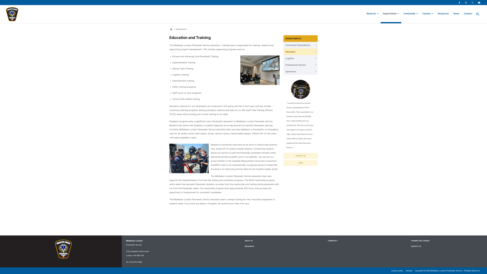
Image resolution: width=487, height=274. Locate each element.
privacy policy (397, 271)
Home (300, 163)
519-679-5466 (135, 262)
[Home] (13, 14)
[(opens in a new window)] (459, 3)
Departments (181, 29)
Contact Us (301, 156)
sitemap (409, 271)
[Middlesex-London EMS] (63, 249)
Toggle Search (477, 14)
